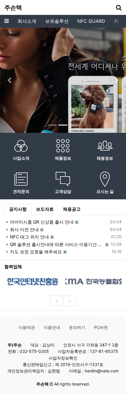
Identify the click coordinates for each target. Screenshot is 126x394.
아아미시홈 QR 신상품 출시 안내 (42, 222)
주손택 (13, 7)
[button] (9, 80)
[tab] (17, 209)
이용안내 (52, 327)
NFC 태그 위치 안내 (29, 237)
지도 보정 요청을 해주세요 (36, 251)
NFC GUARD (91, 21)
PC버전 (101, 327)
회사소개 (27, 21)
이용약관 (26, 327)
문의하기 (77, 327)
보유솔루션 (57, 21)
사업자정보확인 (63, 357)
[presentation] (56, 301)
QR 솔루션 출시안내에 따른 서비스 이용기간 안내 (56, 244)
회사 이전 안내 (24, 229)
